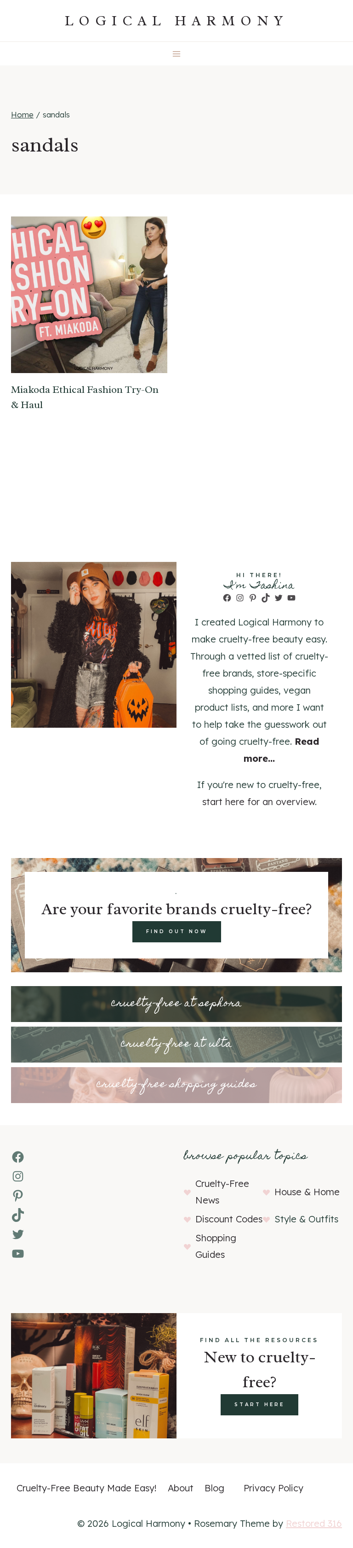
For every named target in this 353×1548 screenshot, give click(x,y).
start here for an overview (258, 801)
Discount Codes (228, 1219)
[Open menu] (176, 54)
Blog (214, 1488)
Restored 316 (314, 1523)
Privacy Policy (273, 1488)
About (181, 1488)
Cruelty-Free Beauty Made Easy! (87, 1488)
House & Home (307, 1192)
